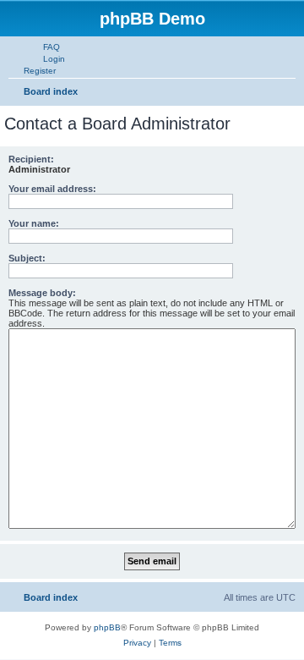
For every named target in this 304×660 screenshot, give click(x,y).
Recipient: (31, 159)
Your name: (33, 223)
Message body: (42, 293)
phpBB (107, 627)
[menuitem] (44, 46)
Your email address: (52, 189)
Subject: (27, 258)
